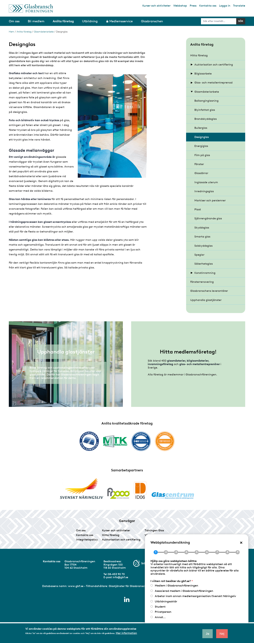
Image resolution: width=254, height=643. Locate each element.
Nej (222, 633)
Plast (197, 209)
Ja (207, 634)
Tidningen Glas (154, 530)
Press (193, 5)
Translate (239, 5)
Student (160, 606)
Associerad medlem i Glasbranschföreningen (184, 591)
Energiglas (201, 146)
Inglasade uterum (206, 182)
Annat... (160, 617)
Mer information (126, 633)
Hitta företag (199, 55)
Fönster (199, 164)
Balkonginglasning (206, 100)
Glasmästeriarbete (44, 31)
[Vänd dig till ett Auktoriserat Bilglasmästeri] (89, 441)
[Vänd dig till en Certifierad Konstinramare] (141, 441)
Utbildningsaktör (166, 601)
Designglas (201, 137)
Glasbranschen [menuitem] (152, 21)
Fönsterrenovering (202, 281)
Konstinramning (204, 272)
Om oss (81, 530)
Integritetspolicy (87, 539)
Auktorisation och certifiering (213, 64)
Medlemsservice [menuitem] (121, 21)
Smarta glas (202, 236)
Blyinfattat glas (204, 109)
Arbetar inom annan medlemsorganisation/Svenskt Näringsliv (195, 596)
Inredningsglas (204, 191)
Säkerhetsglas (203, 263)
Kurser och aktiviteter (156, 5)
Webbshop (180, 5)
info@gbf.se (120, 577)
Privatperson (163, 611)
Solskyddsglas (203, 245)
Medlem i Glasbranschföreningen (176, 585)
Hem (11, 31)
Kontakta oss (207, 5)
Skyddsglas (201, 227)
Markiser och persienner (210, 200)
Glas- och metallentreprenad (213, 82)
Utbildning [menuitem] (90, 21)
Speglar (199, 254)
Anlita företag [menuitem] (63, 21)
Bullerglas (200, 127)
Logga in (224, 5)
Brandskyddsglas (205, 118)
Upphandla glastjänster (206, 300)
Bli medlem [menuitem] (36, 21)
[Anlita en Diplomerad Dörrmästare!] (165, 441)
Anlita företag (24, 31)
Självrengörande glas (208, 218)
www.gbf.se (75, 586)
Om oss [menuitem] (14, 21)
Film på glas (202, 155)
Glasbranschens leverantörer (209, 290)
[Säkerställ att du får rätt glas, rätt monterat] (115, 441)
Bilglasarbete (203, 73)
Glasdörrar (201, 173)
